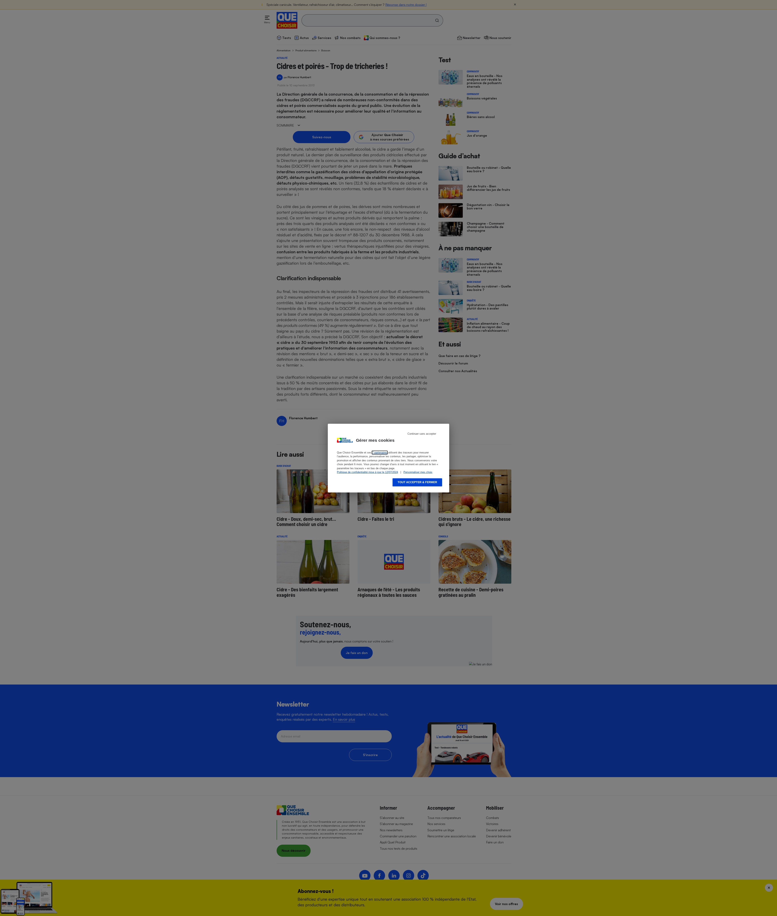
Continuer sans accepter (422, 433)
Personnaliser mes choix (417, 472)
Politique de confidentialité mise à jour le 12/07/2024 (367, 472)
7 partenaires (379, 452)
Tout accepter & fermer (417, 482)
